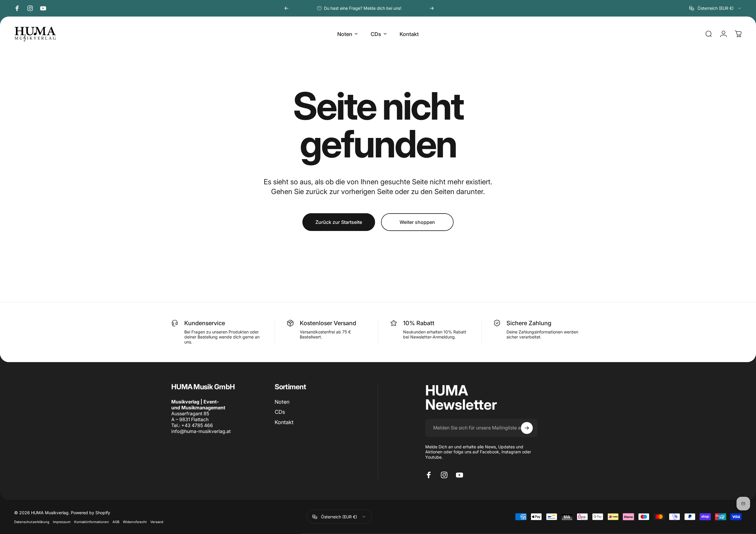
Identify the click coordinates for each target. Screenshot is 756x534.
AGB (116, 522)
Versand (156, 522)
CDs (280, 412)
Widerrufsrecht (135, 522)
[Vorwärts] (431, 8)
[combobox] (715, 8)
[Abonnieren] (527, 428)
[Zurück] (286, 8)
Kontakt (284, 422)
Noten (282, 402)
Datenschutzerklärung (31, 522)
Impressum (62, 522)
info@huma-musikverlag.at (201, 431)
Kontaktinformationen (91, 522)
